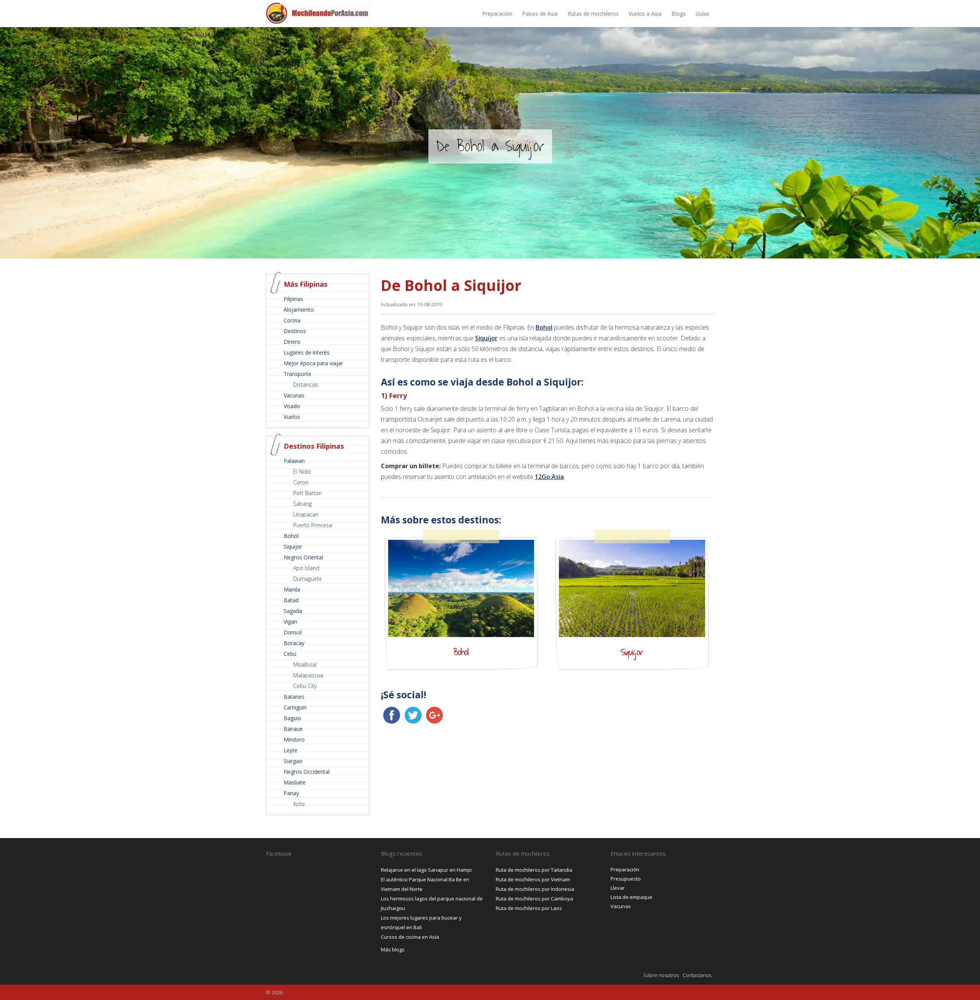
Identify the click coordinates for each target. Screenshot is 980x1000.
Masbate (294, 782)
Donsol (293, 632)
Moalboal (305, 664)
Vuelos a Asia (645, 13)
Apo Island (306, 568)
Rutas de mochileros (593, 13)
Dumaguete (307, 578)
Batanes (294, 696)
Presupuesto (626, 878)
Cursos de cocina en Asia (410, 936)
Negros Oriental (303, 557)
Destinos (295, 331)
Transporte (297, 373)
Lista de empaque (631, 897)
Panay (291, 793)
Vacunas (294, 395)
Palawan (294, 460)
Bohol (291, 535)
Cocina (292, 320)
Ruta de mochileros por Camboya (534, 898)
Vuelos (292, 416)
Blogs (678, 13)
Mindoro (294, 739)
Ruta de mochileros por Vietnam (533, 879)
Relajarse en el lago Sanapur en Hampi (426, 869)
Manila (292, 589)
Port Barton (307, 493)
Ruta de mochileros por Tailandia (534, 869)
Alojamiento (299, 309)
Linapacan (305, 514)
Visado (292, 406)
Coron (301, 482)
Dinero (292, 341)
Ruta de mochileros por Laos (529, 908)
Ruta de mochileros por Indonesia (535, 889)
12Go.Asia (549, 476)
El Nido (302, 471)
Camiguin (295, 707)
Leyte (290, 750)
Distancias (305, 384)
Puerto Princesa (312, 525)
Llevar (618, 887)
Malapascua (308, 675)
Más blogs (393, 949)
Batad (291, 600)
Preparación (497, 13)
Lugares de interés (307, 352)
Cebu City (305, 686)
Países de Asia (540, 13)
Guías (702, 13)
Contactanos (697, 975)
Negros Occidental (307, 771)
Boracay (294, 643)
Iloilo (299, 803)
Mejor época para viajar (313, 363)
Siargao (293, 761)
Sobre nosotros (661, 975)
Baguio (292, 718)
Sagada (293, 610)
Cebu (290, 653)
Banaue (293, 728)
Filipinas (293, 298)
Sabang (302, 503)
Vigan (290, 621)
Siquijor (293, 546)
